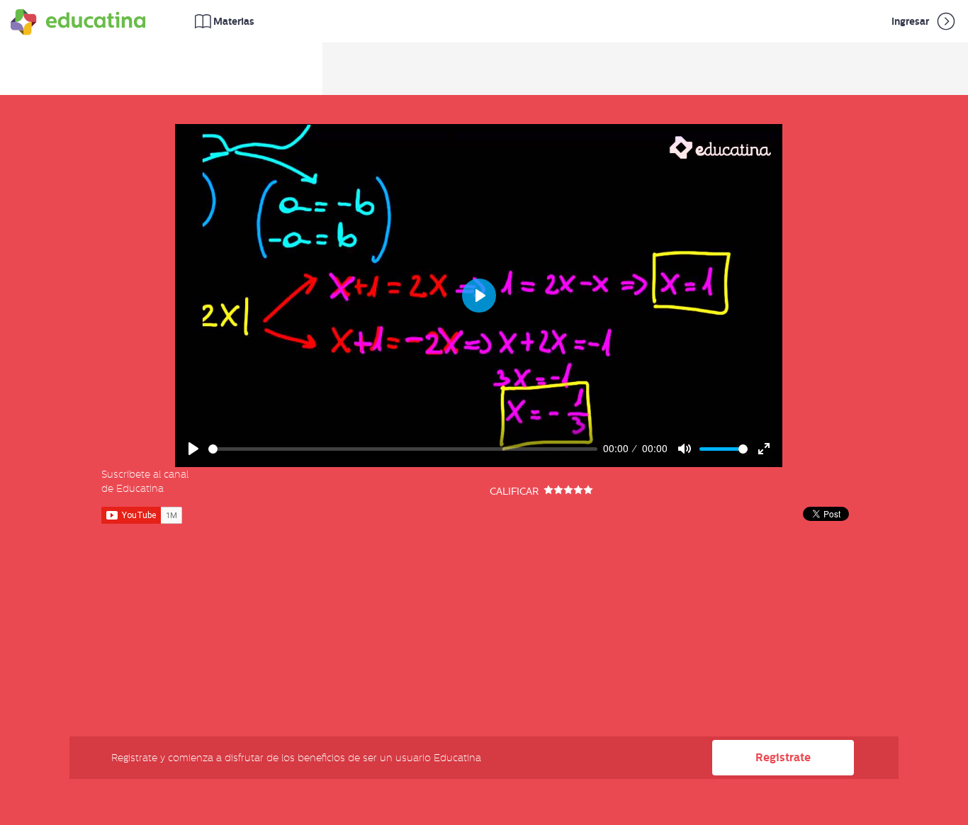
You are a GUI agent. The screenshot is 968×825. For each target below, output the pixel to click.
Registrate (783, 757)
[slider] (403, 449)
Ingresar (911, 21)
